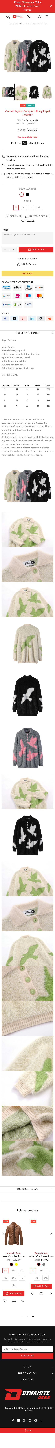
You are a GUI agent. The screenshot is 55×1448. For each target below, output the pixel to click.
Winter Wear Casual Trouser (41, 1256)
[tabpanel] (14, 1264)
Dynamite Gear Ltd (18, 16)
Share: (5, 314)
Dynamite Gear (32, 124)
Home (10, 24)
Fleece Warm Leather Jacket (14, 1256)
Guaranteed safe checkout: (17, 282)
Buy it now (27, 274)
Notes (5, 230)
